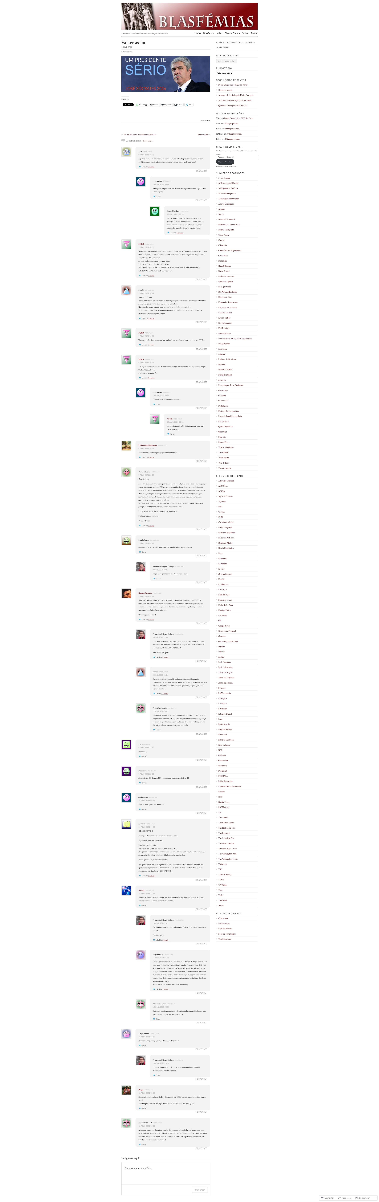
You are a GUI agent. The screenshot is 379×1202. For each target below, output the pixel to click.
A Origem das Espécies (228, 188)
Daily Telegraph (225, 527)
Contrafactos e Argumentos (229, 250)
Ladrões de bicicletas (227, 359)
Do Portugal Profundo (227, 291)
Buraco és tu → (204, 134)
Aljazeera (222, 501)
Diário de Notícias (226, 537)
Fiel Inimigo (223, 328)
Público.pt (222, 770)
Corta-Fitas (223, 255)
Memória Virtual (225, 369)
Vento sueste (223, 457)
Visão (220, 895)
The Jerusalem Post (226, 838)
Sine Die (222, 436)
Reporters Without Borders (229, 786)
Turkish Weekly (225, 874)
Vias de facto (223, 462)
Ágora (221, 214)
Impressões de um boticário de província (235, 338)
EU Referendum (225, 322)
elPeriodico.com (225, 574)
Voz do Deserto (224, 468)
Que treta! (222, 431)
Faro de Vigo (223, 594)
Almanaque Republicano (228, 198)
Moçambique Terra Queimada (230, 385)
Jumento (221, 354)
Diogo (140, 1089)
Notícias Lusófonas (226, 739)
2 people (151, 318)
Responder (201, 170)
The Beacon (223, 452)
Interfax (221, 651)
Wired (221, 905)
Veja (220, 890)
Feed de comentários (227, 933)
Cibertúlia (222, 245)
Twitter (254, 33)
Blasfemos (208, 33)
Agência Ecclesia (225, 496)
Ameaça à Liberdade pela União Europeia (235, 95)
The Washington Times (228, 858)
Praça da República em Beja (230, 416)
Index (219, 33)
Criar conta (223, 918)
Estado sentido (224, 317)
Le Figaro (222, 698)
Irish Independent (225, 667)
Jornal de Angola (225, 672)
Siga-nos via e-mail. (229, 147)
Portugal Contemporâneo (228, 411)
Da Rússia (222, 260)
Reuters (221, 791)
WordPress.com (224, 939)
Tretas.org (222, 864)
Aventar (221, 209)
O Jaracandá (223, 400)
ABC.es (221, 491)
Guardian (222, 636)
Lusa (220, 719)
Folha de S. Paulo (225, 605)
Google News (224, 625)
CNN (220, 517)
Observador (223, 760)
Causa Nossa (223, 234)
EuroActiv (222, 589)
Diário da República (226, 532)
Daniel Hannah (224, 265)
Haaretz (221, 646)
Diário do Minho (225, 542)
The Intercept (224, 833)
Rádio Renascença (225, 781)
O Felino (222, 395)
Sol (219, 812)
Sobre (245, 33)
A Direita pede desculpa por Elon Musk (235, 100)
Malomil (221, 364)
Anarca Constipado (226, 203)
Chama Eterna (232, 33)
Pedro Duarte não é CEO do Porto (232, 84)
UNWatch (222, 884)
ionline (221, 656)
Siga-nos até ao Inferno (225, 162)
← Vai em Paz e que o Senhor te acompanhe (138, 134)
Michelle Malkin (225, 374)
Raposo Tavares (145, 592)
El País (221, 568)
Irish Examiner (224, 662)
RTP (220, 796)
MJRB (141, 243)
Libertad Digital (225, 713)
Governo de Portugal (227, 630)
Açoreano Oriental (226, 480)
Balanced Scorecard (226, 219)
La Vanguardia (224, 693)
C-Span (221, 511)
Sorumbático (223, 442)
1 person (180, 232)
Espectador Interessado (227, 302)
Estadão (221, 579)
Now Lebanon (224, 744)
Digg (220, 553)
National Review (225, 729)
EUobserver (223, 584)
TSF (220, 869)
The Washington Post (227, 853)
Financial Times (225, 599)
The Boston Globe (226, 822)
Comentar (200, 1190)
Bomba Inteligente (226, 229)
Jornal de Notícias (225, 682)
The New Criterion (226, 843)
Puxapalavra (223, 421)
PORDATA (223, 776)
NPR (220, 750)
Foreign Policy (224, 610)
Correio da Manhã (225, 522)
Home (198, 33)
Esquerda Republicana (227, 307)
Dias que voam (224, 286)
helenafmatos (126, 51)
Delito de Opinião (225, 281)
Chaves (221, 240)
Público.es (222, 765)
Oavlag (141, 890)
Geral (208, 120)
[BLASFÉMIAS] (189, 16)
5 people (151, 619)
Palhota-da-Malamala (147, 445)
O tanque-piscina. (225, 90)
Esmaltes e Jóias (225, 297)
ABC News (223, 485)
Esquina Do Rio (225, 312)
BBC (220, 506)
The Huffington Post (226, 827)
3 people (151, 166)
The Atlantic (223, 817)
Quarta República (225, 426)
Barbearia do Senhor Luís (229, 224)
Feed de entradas (225, 928)
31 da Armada (224, 177)
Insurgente (222, 348)
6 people (151, 378)
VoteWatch (222, 900)
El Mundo (222, 563)
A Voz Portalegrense (227, 193)
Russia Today (223, 801)
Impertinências (224, 333)
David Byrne (223, 271)
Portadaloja (223, 405)
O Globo (222, 755)
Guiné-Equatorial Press (228, 641)
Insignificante (224, 343)
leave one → (148, 140)
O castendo (223, 390)
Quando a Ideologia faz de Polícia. (233, 105)
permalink (147, 151)
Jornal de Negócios (226, 677)
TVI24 (221, 879)
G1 (219, 620)
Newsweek (222, 734)
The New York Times (227, 848)
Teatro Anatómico (225, 447)
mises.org (222, 379)
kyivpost (221, 687)
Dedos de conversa (226, 276)
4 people (151, 275)
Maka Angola (224, 724)
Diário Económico (226, 548)
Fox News (222, 615)
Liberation (222, 708)
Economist (222, 558)
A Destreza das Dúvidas (228, 183)
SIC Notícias (223, 807)
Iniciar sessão (223, 923)
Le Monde (222, 703)
